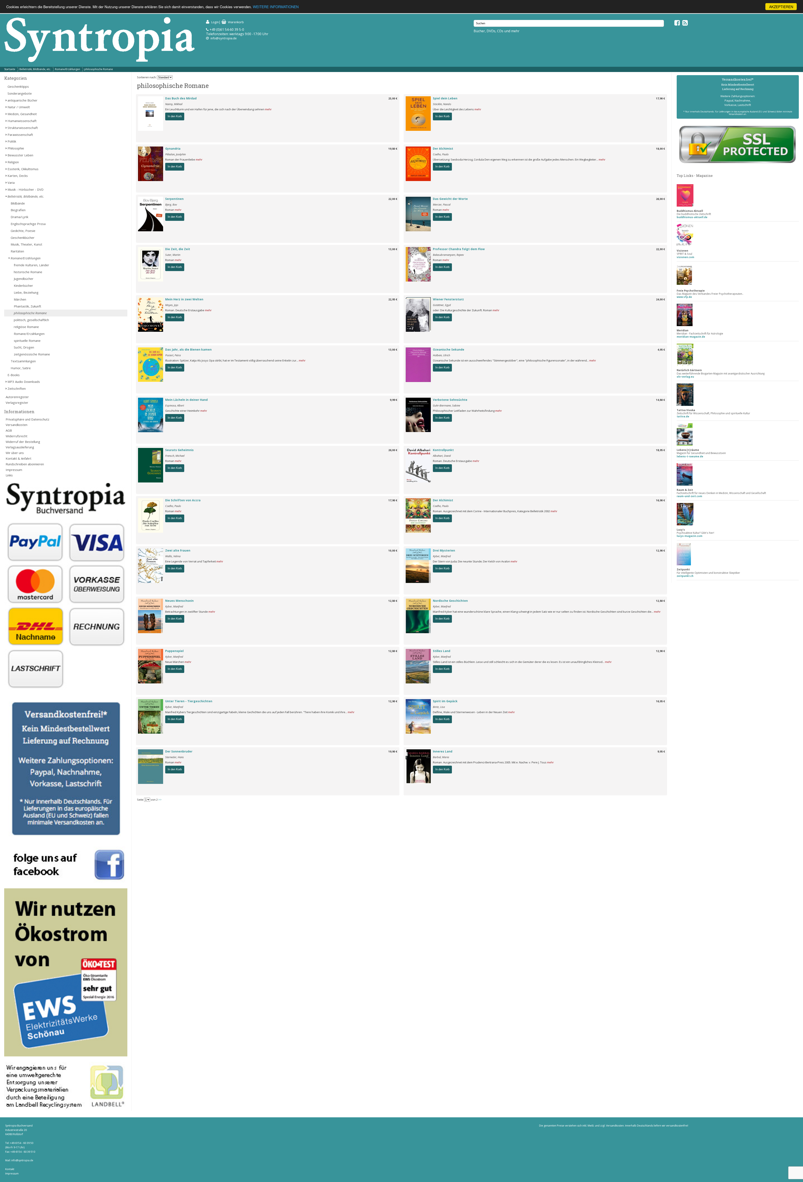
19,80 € (392, 148)
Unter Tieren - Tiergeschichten (188, 701)
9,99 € (393, 400)
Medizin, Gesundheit (22, 114)
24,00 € (660, 299)
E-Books (14, 375)
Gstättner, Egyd (442, 305)
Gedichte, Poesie (23, 231)
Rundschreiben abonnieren (25, 464)
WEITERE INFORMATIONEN (276, 6)
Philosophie (16, 148)
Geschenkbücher (23, 237)
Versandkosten (16, 425)
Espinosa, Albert (174, 405)
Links (9, 475)
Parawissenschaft (20, 134)
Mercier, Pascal (441, 204)
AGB (9, 430)
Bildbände (18, 203)
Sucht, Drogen (24, 347)
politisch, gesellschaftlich (31, 320)
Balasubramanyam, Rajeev (448, 255)
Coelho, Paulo (441, 154)
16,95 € (660, 701)
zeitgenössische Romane (32, 354)
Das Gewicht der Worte (450, 199)
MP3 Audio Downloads (24, 381)
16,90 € (660, 500)
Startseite (9, 69)
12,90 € (660, 550)
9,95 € (661, 751)
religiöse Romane (26, 327)
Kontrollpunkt (443, 450)
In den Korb (175, 116)
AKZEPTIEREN (781, 6)
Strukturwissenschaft (23, 128)
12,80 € (392, 601)
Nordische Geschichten (450, 601)
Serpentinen (174, 199)
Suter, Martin (172, 255)
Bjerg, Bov (171, 204)
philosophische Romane (98, 69)
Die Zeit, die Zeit (177, 249)
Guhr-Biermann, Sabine (446, 405)
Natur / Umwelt (19, 107)
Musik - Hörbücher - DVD (25, 189)
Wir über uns (15, 453)
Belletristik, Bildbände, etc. (35, 69)
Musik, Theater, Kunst (26, 244)
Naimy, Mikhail (173, 104)
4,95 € (661, 349)
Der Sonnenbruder (178, 751)
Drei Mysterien (444, 550)
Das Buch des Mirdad (181, 98)
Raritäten (17, 251)
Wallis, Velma (172, 556)
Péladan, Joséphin (175, 154)
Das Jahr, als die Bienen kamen (188, 349)
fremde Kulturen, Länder (31, 265)
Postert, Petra (173, 355)
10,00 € (392, 550)
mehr (268, 109)
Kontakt (9, 1169)
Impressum (14, 470)
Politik (12, 141)
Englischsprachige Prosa (28, 224)
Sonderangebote (20, 93)
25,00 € (392, 98)
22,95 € (392, 299)
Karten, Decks (18, 176)
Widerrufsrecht (16, 436)
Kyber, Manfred (442, 556)
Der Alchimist (443, 148)
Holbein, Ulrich (441, 355)
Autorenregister (17, 397)
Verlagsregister (17, 402)
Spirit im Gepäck (445, 701)
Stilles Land (441, 651)
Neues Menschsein (179, 601)
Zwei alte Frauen (177, 550)
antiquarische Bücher (22, 100)
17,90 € (660, 98)
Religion (13, 162)
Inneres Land (442, 751)
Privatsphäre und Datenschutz (27, 419)
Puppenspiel (174, 651)
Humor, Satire (21, 368)
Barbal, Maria (441, 757)
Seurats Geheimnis (179, 450)
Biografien (18, 210)
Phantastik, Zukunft (27, 306)
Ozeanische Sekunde (448, 349)
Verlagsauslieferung (20, 447)
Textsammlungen (23, 361)
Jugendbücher (23, 279)
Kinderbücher (23, 285)
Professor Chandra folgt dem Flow (459, 249)
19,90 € (392, 751)
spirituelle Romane (27, 340)
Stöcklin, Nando (442, 104)
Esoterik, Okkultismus (23, 169)
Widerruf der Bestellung (23, 442)
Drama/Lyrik (19, 217)
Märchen (20, 299)
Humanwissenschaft (22, 121)
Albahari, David (442, 456)
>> (160, 799)
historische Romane (28, 272)
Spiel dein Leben (445, 98)
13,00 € (392, 249)
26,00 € (660, 199)
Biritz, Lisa (439, 707)
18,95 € (660, 450)
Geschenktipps (18, 86)
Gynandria (172, 148)
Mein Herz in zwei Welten (184, 299)
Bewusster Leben (20, 155)
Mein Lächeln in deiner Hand (186, 400)
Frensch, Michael (174, 456)
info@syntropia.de (224, 38)
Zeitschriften (17, 388)
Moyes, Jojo (171, 305)
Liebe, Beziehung (26, 292)
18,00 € (660, 148)
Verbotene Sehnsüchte (450, 400)
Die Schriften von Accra (183, 500)
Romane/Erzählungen (67, 69)
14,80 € (660, 400)
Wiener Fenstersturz (448, 299)
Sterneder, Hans (174, 757)
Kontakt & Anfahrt (18, 458)
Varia (11, 182)
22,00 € (392, 199)
